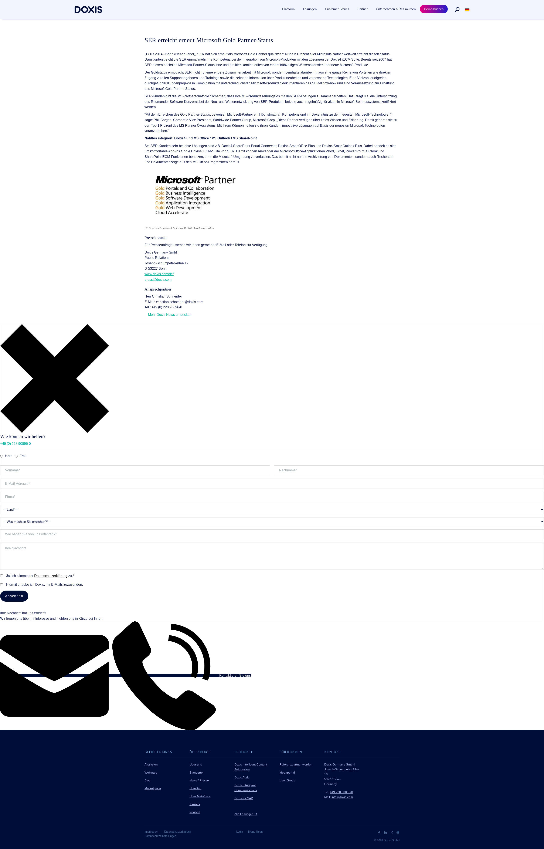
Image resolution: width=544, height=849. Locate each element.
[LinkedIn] (386, 832)
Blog (147, 780)
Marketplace (152, 788)
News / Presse (199, 780)
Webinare (150, 772)
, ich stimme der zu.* (40, 576)
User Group (287, 780)
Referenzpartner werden (295, 764)
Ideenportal (287, 772)
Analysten (151, 764)
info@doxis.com (342, 797)
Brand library (256, 831)
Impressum (151, 831)
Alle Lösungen (245, 814)
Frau (23, 456)
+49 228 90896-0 (341, 792)
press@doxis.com (157, 279)
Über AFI (195, 788)
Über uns (196, 764)
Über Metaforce (200, 796)
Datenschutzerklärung (50, 576)
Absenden (14, 596)
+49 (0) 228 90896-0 (15, 443)
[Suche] (457, 9)
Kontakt (195, 812)
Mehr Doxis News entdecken (169, 314)
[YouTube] (398, 832)
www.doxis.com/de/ (159, 274)
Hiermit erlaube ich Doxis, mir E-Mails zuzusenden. (44, 584)
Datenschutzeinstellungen (160, 836)
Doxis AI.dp (241, 777)
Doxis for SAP (243, 798)
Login (239, 831)
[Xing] (392, 832)
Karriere (195, 804)
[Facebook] (379, 832)
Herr (8, 456)
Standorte (196, 772)
